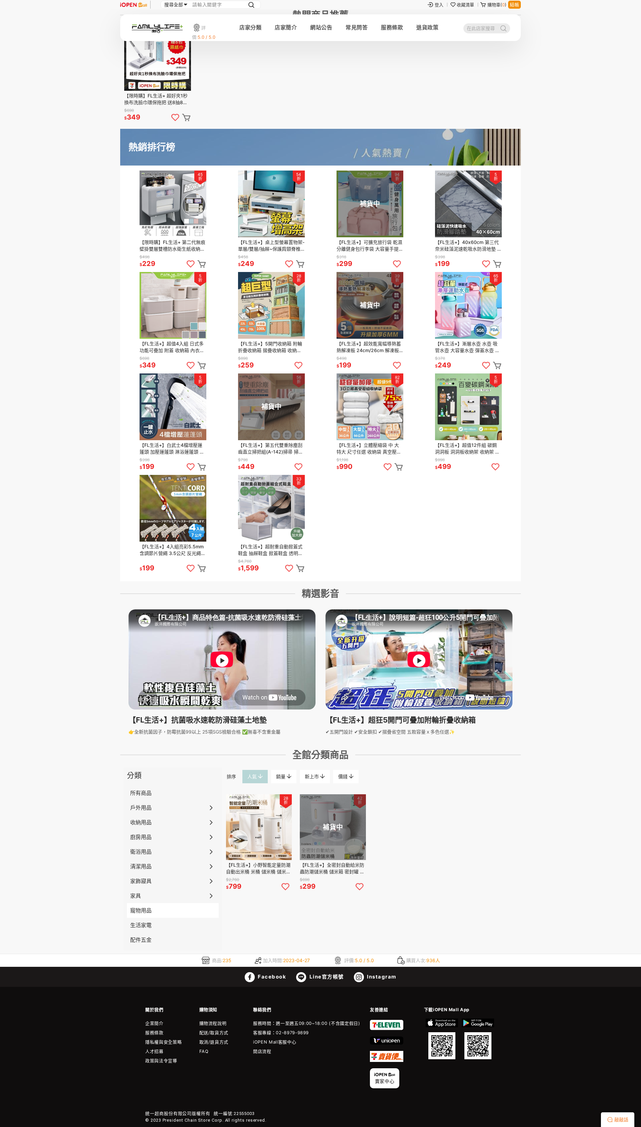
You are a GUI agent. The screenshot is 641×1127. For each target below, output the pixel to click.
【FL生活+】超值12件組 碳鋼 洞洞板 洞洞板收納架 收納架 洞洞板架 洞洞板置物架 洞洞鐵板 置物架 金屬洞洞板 (467, 448)
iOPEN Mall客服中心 (274, 1042)
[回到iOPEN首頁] (133, 5)
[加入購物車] (186, 117)
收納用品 (141, 822)
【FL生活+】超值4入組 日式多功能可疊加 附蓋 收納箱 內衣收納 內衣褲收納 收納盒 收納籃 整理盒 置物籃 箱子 (173, 347)
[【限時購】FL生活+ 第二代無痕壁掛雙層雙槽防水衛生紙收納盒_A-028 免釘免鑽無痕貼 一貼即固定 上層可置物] (173, 204)
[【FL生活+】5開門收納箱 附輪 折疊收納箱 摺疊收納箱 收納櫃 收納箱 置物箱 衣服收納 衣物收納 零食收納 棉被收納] (271, 305)
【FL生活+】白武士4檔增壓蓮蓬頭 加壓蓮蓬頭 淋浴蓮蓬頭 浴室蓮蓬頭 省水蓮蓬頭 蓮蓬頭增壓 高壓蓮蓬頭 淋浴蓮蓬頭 (172, 448)
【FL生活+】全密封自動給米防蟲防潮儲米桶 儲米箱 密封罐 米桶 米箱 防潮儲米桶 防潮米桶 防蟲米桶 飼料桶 (332, 868)
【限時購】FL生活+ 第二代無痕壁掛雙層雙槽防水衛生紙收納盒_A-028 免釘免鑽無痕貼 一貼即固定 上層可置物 (172, 245)
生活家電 (141, 925)
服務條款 (392, 27)
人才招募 (154, 1051)
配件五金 (141, 939)
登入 (439, 4)
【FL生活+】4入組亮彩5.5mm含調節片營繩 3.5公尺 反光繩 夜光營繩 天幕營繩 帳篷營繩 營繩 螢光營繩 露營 (172, 550)
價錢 (343, 776)
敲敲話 (621, 1119)
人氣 (252, 776)
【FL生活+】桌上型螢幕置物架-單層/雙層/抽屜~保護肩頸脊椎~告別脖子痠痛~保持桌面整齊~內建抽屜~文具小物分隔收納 (271, 245)
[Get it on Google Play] (478, 1039)
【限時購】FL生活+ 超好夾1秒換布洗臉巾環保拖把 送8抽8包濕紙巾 (156, 99)
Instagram (381, 976)
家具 (135, 895)
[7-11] (386, 1028)
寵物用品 (141, 910)
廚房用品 (141, 837)
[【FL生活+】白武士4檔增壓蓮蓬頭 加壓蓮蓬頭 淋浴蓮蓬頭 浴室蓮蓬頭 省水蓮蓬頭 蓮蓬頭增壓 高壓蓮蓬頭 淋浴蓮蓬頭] (173, 406)
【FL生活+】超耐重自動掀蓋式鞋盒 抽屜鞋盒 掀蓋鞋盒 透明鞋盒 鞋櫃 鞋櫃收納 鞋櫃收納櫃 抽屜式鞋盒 (271, 550)
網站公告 (321, 27)
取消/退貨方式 (214, 1042)
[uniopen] (386, 1043)
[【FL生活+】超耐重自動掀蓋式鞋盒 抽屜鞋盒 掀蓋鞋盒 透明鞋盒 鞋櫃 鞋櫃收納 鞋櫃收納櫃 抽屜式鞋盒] (271, 508)
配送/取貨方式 (214, 1032)
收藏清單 (465, 4)
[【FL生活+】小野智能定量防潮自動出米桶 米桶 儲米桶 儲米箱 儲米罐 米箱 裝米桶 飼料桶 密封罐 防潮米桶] (259, 827)
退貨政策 (427, 27)
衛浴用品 (141, 851)
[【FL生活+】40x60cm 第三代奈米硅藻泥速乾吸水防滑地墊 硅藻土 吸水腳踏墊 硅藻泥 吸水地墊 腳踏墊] (468, 204)
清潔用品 (141, 866)
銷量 (281, 776)
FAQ (204, 1051)
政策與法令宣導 (161, 1060)
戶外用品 (141, 807)
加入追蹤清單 (190, 264)
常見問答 (357, 27)
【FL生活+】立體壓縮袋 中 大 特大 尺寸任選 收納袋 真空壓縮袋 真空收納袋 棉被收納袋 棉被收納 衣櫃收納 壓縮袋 (369, 448)
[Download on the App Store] (442, 1039)
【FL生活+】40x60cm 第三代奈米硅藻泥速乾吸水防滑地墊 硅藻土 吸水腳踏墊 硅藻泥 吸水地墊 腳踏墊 (468, 245)
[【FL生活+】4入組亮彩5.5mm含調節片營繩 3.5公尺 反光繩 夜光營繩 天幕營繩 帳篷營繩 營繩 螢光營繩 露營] (173, 508)
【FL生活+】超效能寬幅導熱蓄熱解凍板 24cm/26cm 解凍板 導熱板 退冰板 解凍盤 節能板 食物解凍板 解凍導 (370, 347)
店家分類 (250, 27)
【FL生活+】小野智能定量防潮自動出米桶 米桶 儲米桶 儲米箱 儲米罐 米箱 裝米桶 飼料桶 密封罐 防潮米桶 (258, 868)
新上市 (312, 776)
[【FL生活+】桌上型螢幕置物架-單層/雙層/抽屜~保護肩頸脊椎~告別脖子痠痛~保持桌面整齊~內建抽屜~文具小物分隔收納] (271, 204)
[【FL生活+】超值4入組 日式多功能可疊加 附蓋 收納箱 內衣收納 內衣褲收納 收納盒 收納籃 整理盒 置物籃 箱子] (173, 305)
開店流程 (262, 1051)
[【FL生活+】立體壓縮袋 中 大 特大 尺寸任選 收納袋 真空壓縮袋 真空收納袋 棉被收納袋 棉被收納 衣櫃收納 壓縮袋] (370, 406)
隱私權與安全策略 (163, 1042)
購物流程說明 (213, 1023)
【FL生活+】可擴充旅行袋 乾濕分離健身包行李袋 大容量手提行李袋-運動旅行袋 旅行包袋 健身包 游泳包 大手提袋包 (370, 245)
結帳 (514, 4)
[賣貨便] (386, 1060)
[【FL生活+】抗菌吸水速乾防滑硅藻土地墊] (222, 708)
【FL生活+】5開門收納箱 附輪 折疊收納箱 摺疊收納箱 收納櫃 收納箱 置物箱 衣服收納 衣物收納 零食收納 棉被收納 (270, 347)
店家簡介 (286, 27)
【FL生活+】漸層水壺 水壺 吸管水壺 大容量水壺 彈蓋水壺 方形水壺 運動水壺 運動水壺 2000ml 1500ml (467, 347)
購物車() (496, 4)
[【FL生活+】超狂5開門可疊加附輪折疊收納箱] (419, 708)
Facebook (271, 976)
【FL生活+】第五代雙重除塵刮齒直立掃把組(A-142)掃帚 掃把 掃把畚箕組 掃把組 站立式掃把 (270, 448)
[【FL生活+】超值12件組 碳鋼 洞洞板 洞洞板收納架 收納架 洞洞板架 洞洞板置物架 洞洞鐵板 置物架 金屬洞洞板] (468, 406)
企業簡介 (154, 1023)
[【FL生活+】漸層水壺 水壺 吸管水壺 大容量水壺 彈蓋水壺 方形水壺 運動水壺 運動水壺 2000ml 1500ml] (468, 305)
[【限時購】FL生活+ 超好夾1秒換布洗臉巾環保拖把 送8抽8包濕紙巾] (157, 57)
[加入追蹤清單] (175, 117)
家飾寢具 (141, 881)
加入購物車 (201, 264)
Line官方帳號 (326, 976)
